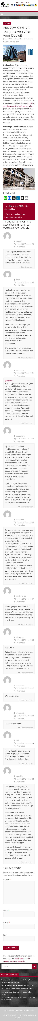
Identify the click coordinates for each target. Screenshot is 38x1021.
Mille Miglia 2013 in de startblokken (16, 207)
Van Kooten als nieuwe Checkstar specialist (15, 216)
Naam (6, 910)
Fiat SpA (12, 41)
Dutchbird (20, 370)
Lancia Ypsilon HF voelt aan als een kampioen (17, 985)
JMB (17, 740)
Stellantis (7, 23)
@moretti (9, 381)
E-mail (6, 923)
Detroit (7, 41)
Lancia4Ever (19, 39)
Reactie (7, 879)
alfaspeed (20, 685)
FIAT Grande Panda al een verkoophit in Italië (17, 989)
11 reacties (29, 39)
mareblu (19, 776)
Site (4, 935)
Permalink (21, 247)
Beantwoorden (27, 267)
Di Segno (19, 637)
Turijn (17, 41)
